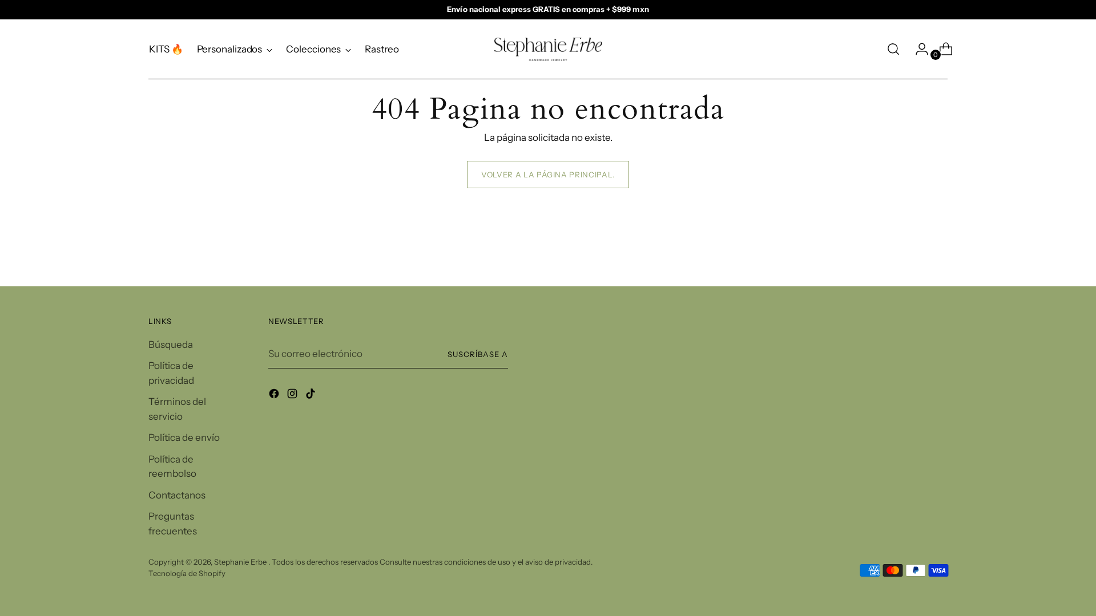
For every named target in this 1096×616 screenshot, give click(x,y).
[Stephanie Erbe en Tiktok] (312, 396)
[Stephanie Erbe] (548, 49)
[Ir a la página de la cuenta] (917, 49)
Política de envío (184, 437)
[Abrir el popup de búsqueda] (893, 49)
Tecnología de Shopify (186, 573)
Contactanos (177, 495)
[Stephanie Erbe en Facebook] (275, 396)
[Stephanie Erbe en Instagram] (293, 396)
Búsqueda (170, 344)
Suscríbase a (478, 354)
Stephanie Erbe (241, 561)
